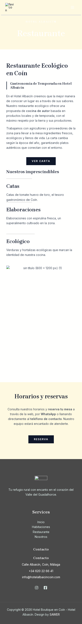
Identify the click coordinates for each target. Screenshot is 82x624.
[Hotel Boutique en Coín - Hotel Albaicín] (9, 7)
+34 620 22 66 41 (41, 571)
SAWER (55, 614)
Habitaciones (41, 527)
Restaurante (41, 532)
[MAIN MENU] (72, 7)
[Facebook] (45, 588)
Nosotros (41, 536)
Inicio (41, 522)
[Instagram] (36, 588)
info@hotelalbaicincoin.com (41, 577)
